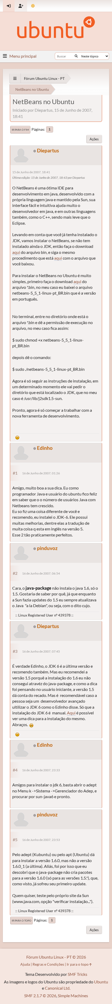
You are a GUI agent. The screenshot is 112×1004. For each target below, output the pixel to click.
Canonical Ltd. (57, 987)
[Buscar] (76, 56)
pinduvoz (47, 548)
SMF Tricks (77, 974)
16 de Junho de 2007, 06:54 (41, 573)
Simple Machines (73, 995)
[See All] (15, 78)
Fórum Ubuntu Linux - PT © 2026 (56, 956)
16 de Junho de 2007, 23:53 (41, 839)
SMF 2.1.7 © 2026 (40, 995)
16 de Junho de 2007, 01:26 (41, 473)
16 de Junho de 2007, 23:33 (41, 770)
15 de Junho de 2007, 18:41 (31, 172)
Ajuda (25, 964)
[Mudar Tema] (33, 6)
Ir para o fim (20, 129)
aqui (16, 252)
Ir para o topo (21, 920)
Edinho (45, 448)
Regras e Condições (48, 964)
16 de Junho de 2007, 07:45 (41, 651)
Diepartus (48, 150)
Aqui (71, 712)
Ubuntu (101, 981)
